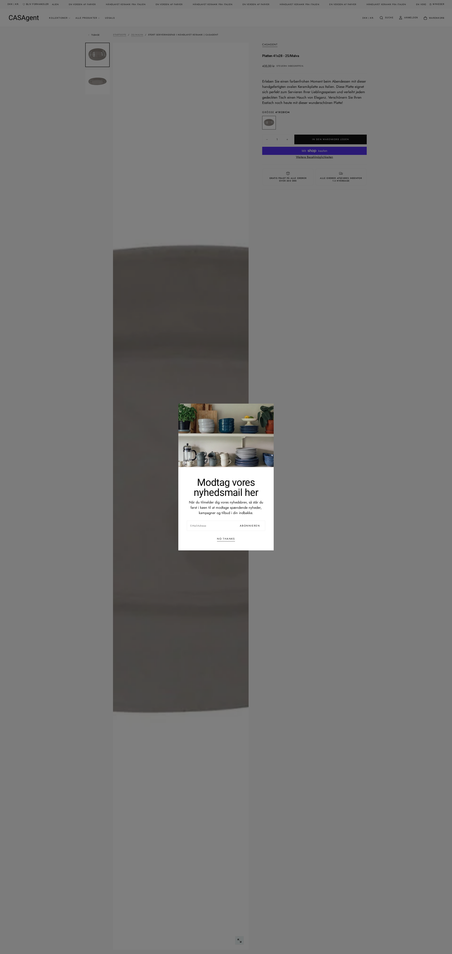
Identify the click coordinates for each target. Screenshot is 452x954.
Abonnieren (250, 525)
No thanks (226, 539)
